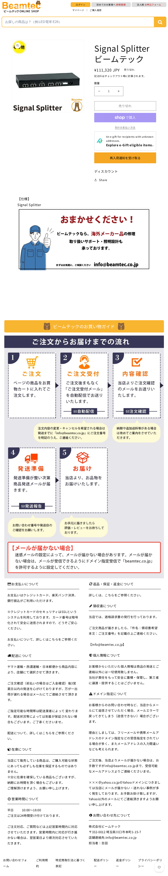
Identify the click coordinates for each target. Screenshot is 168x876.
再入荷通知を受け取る (125, 158)
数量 (97, 83)
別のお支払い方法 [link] (125, 127)
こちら (53, 639)
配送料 (98, 76)
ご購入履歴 (96, 10)
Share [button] (103, 180)
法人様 (149, 4)
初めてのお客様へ (111, 4)
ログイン (80, 4)
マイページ (78, 10)
